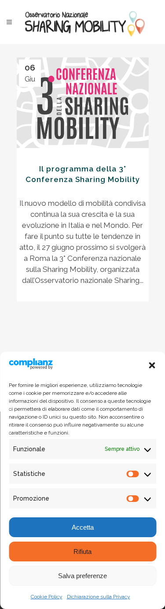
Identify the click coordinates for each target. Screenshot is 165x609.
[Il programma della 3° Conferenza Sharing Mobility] (83, 102)
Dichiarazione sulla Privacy (98, 597)
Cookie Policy (46, 597)
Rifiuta (82, 551)
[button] (151, 365)
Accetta (83, 527)
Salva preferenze (82, 575)
